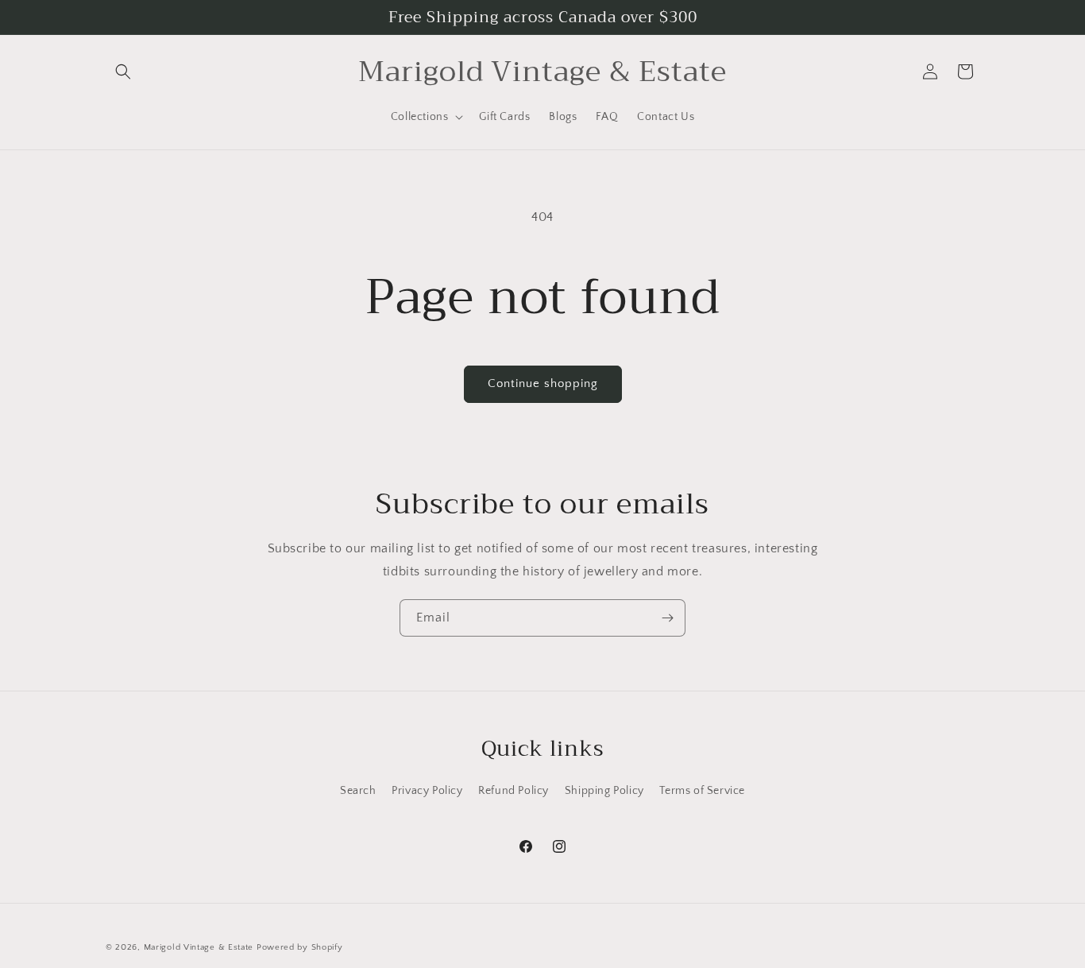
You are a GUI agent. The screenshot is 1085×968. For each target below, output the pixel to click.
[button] (123, 71)
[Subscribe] (667, 618)
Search (358, 790)
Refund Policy (513, 790)
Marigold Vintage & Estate (199, 947)
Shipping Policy (604, 790)
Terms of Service (702, 790)
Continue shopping (543, 383)
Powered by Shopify (300, 947)
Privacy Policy (427, 790)
